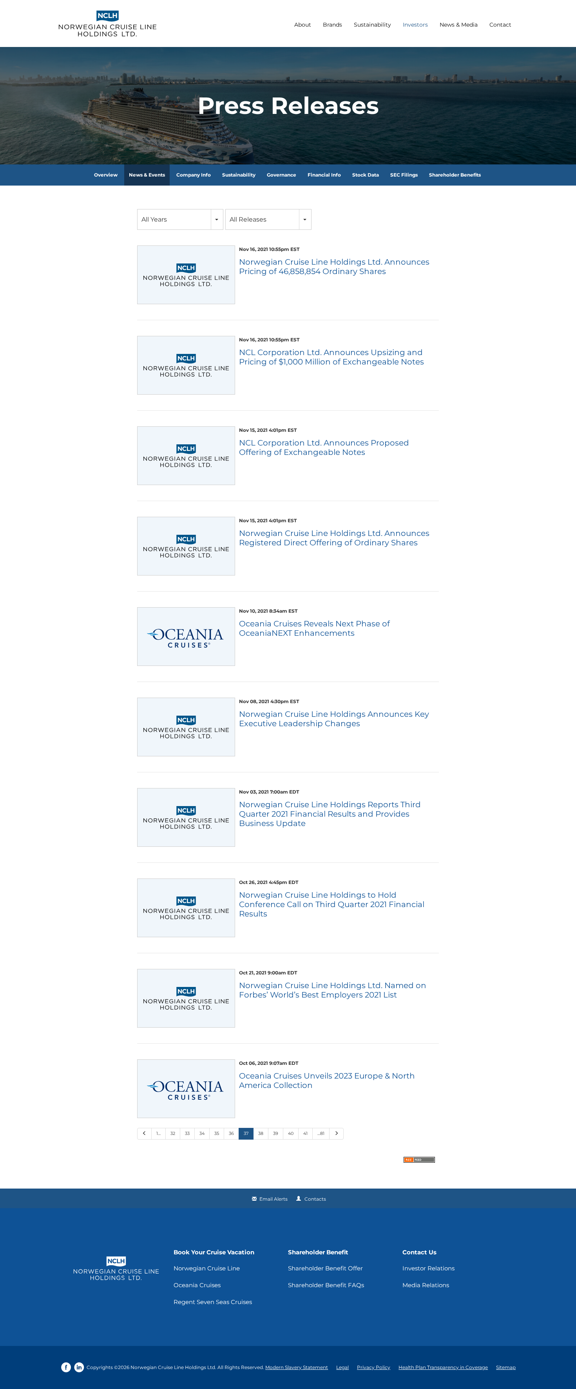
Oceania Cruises (197, 1285)
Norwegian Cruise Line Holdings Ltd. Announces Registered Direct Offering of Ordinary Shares (334, 538)
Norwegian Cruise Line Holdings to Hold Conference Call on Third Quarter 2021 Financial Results (331, 904)
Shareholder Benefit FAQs (326, 1285)
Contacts (315, 1199)
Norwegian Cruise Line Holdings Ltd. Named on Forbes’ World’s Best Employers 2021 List (332, 990)
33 (187, 1133)
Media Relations (425, 1285)
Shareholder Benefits (455, 175)
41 (305, 1133)
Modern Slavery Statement (296, 1367)
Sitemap (506, 1367)
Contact (500, 24)
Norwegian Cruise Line (207, 1268)
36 (231, 1133)
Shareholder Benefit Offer (325, 1268)
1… (158, 1133)
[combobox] (180, 219)
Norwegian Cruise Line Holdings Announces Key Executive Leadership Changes (334, 718)
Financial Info (324, 175)
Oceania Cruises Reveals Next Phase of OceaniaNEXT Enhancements (314, 628)
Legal (342, 1367)
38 (260, 1133)
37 (246, 1133)
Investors (415, 24)
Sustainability (372, 24)
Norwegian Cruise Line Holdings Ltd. (173, 1367)
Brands (332, 24)
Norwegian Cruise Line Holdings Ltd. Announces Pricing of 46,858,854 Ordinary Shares (334, 266)
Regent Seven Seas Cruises (213, 1302)
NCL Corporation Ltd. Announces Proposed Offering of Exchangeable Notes (324, 447)
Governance (281, 175)
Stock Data (365, 175)
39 (275, 1133)
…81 (320, 1133)
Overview (106, 175)
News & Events (147, 175)
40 (290, 1133)
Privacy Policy (373, 1367)
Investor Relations (428, 1268)
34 (202, 1133)
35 (216, 1133)
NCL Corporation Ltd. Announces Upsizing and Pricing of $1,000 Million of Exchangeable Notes (331, 357)
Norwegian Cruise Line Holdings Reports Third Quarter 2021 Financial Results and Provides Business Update (330, 814)
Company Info (193, 175)
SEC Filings (404, 175)
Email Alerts (273, 1199)
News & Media (459, 24)
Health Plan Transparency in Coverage (443, 1367)
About (302, 24)
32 (172, 1133)
